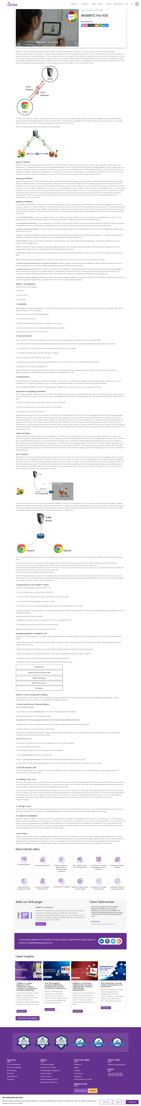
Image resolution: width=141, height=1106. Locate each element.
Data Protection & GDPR (83, 1079)
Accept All (132, 1102)
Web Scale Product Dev (50, 1079)
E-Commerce (47, 1076)
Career (77, 1070)
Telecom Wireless (48, 1065)
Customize (106, 1102)
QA (127, 4)
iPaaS (100, 4)
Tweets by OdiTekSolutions (116, 1065)
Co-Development (14, 1065)
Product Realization (15, 1067)
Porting (11, 1073)
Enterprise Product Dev (49, 1082)
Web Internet (119, 4)
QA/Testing (12, 1070)
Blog (76, 1067)
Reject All (119, 1102)
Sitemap (78, 1076)
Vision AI (74, 4)
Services (84, 4)
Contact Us (79, 1073)
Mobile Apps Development (51, 1070)
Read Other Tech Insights (27, 1018)
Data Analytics (47, 1073)
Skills (94, 4)
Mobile (108, 4)
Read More (40, 924)
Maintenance (13, 1076)
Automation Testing (49, 1067)
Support (11, 1079)
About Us (78, 1065)
